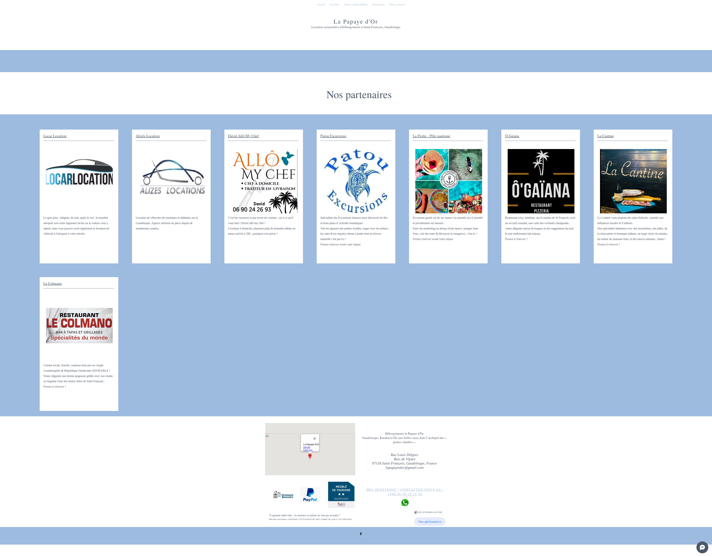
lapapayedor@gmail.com (404, 467)
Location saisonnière (325, 27)
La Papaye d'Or (356, 21)
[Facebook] (360, 533)
